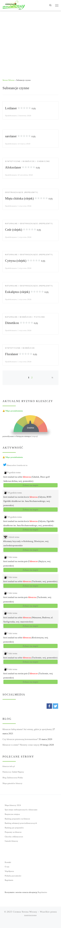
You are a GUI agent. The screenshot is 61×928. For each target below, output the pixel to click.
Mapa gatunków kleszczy (12, 783)
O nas (7, 867)
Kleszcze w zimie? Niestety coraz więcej (21, 745)
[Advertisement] (30, 43)
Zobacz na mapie (30, 485)
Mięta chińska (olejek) (29, 198)
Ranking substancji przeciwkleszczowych (21, 823)
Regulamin (9, 880)
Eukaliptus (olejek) (26, 292)
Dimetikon (21, 323)
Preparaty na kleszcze (13, 832)
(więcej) (35, 436)
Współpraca (9, 871)
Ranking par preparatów (14, 828)
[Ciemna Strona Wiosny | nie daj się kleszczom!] (14, 5)
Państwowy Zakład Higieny (13, 772)
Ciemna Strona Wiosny (25, 911)
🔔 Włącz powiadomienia (13, 411)
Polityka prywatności (13, 876)
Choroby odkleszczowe (14, 837)
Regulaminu (42, 892)
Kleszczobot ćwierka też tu (17, 465)
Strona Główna (8, 80)
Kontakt (8, 862)
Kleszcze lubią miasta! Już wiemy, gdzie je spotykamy (27, 729)
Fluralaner (21, 354)
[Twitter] (55, 706)
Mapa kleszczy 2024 (13, 805)
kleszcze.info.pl (9, 766)
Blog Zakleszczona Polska (13, 778)
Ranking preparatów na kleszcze (17, 819)
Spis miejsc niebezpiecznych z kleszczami (21, 810)
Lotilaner (20, 108)
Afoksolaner (22, 167)
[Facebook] (49, 706)
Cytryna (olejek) (25, 260)
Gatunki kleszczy (11, 841)
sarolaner (20, 136)
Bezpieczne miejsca (12, 814)
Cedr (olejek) (23, 229)
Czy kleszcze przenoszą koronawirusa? (20, 739)
